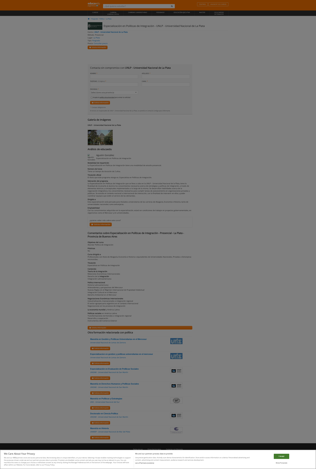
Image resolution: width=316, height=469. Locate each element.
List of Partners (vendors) (144, 463)
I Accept (281, 456)
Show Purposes (281, 463)
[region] (158, 459)
